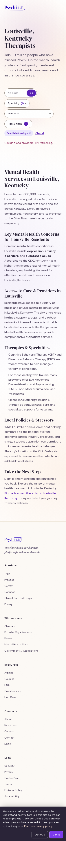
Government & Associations (21, 650)
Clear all (39, 133)
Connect (9, 592)
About (8, 719)
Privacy (8, 772)
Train (7, 573)
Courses (9, 679)
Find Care (10, 697)
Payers (8, 638)
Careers (9, 731)
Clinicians (10, 626)
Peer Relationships (19, 133)
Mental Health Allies (16, 644)
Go (31, 93)
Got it (56, 834)
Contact (9, 737)
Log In (8, 743)
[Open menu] (58, 8)
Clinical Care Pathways (18, 598)
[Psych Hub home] (14, 8)
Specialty (17, 103)
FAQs (7, 685)
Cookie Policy (12, 778)
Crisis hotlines (12, 691)
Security (9, 765)
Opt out (40, 834)
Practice (9, 579)
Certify (8, 586)
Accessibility (11, 796)
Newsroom (10, 725)
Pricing (8, 604)
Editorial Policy (13, 790)
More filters (17, 123)
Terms (8, 784)
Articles (8, 672)
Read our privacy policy (38, 826)
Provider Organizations (18, 632)
